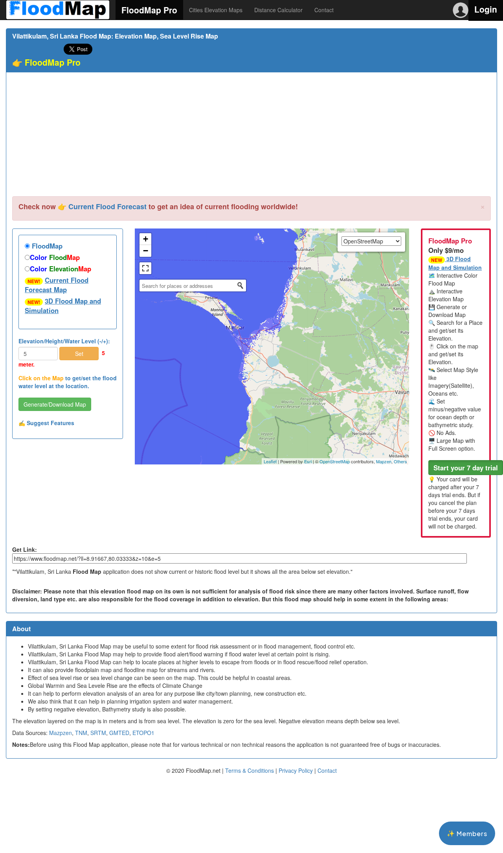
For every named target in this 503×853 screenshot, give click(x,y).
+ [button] (145, 239)
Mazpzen (60, 733)
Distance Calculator (278, 10)
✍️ (46, 423)
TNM (81, 733)
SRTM (98, 733)
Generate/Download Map (55, 404)
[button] (465, 467)
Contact (324, 10)
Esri (308, 461)
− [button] (145, 251)
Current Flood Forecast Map (56, 284)
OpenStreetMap (334, 461)
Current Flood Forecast (107, 206)
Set (79, 353)
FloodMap (46, 246)
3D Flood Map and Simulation (63, 305)
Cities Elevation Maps (215, 10)
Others (400, 461)
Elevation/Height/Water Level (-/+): (64, 341)
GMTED (119, 733)
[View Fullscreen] (145, 268)
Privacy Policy (296, 770)
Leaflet (270, 461)
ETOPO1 (143, 733)
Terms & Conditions (249, 770)
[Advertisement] (251, 137)
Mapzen (383, 461)
